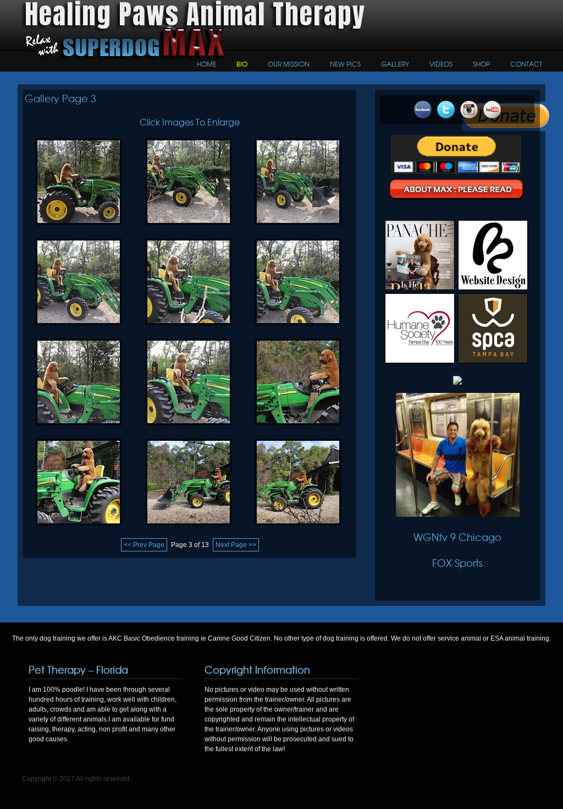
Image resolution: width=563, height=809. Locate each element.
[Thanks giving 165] (189, 529)
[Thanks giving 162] (298, 529)
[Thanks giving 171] (189, 429)
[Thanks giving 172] (79, 429)
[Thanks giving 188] (79, 228)
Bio (241, 64)
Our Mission (289, 64)
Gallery (395, 64)
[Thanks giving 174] (298, 328)
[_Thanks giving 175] (189, 328)
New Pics (345, 64)
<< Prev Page (144, 545)
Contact (526, 64)
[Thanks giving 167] (298, 429)
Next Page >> (236, 545)
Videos (440, 64)
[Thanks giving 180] (298, 228)
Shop (481, 64)
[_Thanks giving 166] (79, 529)
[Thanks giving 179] (79, 328)
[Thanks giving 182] (189, 228)
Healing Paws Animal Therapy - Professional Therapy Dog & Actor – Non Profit (86, 43)
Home (206, 64)
